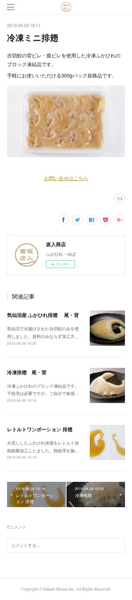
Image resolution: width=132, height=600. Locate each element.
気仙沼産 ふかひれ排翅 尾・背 (43, 314)
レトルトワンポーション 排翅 (40, 429)
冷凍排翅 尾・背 (26, 372)
